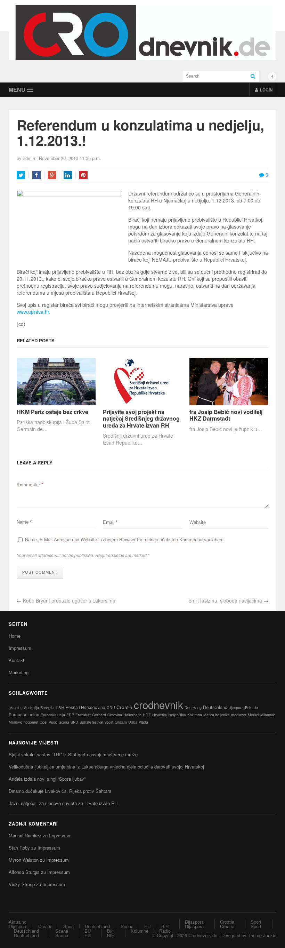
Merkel (253, 714)
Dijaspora (18, 926)
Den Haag (193, 707)
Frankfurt (83, 714)
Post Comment (40, 572)
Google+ (52, 175)
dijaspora (236, 707)
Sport (108, 722)
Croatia (124, 706)
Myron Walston (24, 860)
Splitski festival (91, 722)
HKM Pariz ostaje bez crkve (52, 411)
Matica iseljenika (216, 714)
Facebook (36, 175)
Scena (64, 722)
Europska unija (53, 714)
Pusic (53, 722)
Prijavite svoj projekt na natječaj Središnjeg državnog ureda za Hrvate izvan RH (141, 418)
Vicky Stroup (22, 884)
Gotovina (114, 714)
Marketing (18, 672)
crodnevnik (158, 704)
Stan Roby (19, 847)
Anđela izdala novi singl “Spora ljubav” (47, 778)
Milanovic (267, 714)
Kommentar (30, 484)
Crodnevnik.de (202, 935)
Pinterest (83, 175)
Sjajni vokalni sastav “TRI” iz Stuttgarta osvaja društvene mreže (73, 754)
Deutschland (215, 707)
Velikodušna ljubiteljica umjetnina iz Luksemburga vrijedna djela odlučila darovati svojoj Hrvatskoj (106, 766)
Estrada (251, 707)
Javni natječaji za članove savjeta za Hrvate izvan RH (63, 803)
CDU (111, 707)
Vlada (143, 722)
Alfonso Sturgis (24, 872)
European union (24, 714)
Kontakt (16, 660)
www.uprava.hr (33, 311)
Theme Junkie (262, 935)
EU (147, 926)
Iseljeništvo (177, 714)
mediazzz (238, 714)
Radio (165, 930)
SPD (74, 722)
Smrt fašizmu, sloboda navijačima (225, 600)
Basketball (48, 707)
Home (15, 635)
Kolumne (139, 930)
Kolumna (194, 714)
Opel (43, 722)
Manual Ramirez (25, 835)
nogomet (31, 722)
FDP (70, 714)
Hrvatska (159, 714)
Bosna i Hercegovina (85, 707)
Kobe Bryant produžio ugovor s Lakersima (69, 600)
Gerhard (99, 714)
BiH (61, 707)
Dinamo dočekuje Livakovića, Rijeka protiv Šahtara (60, 791)
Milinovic (15, 722)
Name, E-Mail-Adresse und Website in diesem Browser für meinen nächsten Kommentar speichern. (125, 539)
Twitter (21, 175)
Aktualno (17, 921)
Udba (132, 722)
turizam (121, 722)
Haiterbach (132, 714)
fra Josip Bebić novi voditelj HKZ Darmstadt (225, 415)
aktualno (16, 707)
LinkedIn (68, 175)
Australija (31, 707)
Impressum (20, 648)
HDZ (147, 714)
